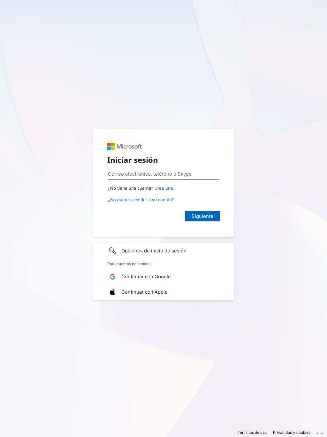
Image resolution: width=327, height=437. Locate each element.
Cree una (164, 188)
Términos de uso (252, 432)
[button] (163, 250)
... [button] (320, 431)
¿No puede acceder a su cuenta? (141, 199)
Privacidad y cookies (291, 432)
